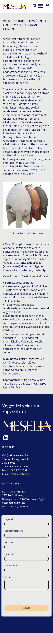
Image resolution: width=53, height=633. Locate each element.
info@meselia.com (19, 474)
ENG (47, 5)
